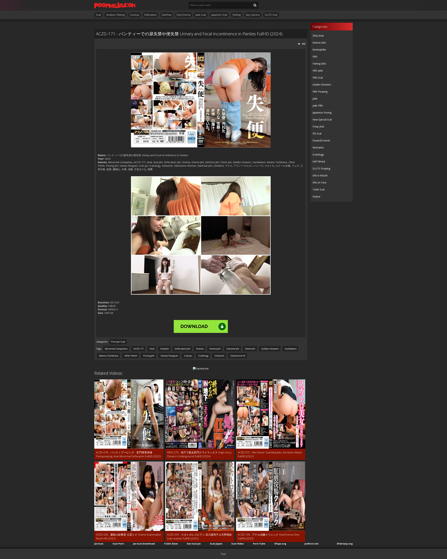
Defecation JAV (182, 348)
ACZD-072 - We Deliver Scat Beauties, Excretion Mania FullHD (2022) (270, 454)
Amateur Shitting (115, 14)
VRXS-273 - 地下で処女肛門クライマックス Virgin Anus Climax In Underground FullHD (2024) (199, 454)
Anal (151, 348)
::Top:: (223, 554)
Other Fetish (130, 355)
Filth (315, 56)
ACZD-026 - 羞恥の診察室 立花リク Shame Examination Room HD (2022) (128, 536)
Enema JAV (215, 348)
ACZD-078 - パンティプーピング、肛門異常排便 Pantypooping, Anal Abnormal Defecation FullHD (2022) (128, 454)
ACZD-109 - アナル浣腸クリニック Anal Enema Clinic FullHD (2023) (269, 536)
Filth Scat (318, 77)
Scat (98, 14)
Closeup (134, 14)
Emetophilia (319, 49)
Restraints (318, 147)
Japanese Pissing (322, 112)
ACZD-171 (138, 348)
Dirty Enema (183, 14)
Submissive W (237, 355)
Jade (315, 98)
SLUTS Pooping (321, 168)
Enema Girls (319, 42)
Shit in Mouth (320, 175)
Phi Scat (317, 133)
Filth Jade (318, 70)
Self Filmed (319, 161)
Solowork (219, 355)
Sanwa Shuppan (169, 355)
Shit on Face (320, 182)
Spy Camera (252, 14)
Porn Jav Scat (118, 341)
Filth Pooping (320, 91)
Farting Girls (319, 63)
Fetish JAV (250, 348)
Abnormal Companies (116, 348)
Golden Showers (322, 84)
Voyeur (316, 196)
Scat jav (188, 355)
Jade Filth (318, 105)
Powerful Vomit (321, 140)
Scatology (203, 355)
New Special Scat (322, 119)
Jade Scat (201, 14)
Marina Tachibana (108, 355)
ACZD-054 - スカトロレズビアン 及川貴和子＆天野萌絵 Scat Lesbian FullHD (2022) (199, 536)
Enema (200, 348)
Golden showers (270, 348)
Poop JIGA (318, 126)
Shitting (236, 14)
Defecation (150, 14)
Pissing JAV (149, 355)
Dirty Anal (318, 35)
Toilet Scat (319, 189)
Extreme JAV (232, 348)
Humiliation (290, 348)
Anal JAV (164, 348)
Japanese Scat (219, 14)
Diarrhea (166, 14)
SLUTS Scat (271, 14)
